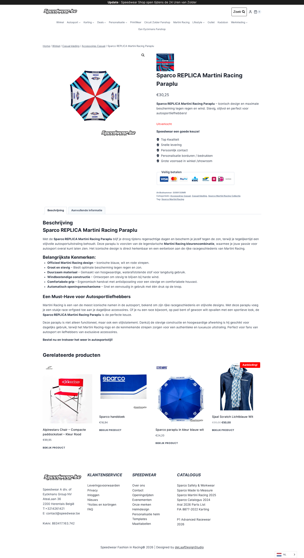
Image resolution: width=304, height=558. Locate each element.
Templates (139, 519)
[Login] (250, 11)
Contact (137, 490)
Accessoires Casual (180, 196)
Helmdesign (140, 509)
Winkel (60, 22)
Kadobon (223, 22)
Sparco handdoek (112, 416)
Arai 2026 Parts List (191, 504)
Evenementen (142, 500)
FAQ (90, 509)
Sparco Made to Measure (195, 490)
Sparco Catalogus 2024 (193, 500)
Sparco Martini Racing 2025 (196, 495)
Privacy (92, 490)
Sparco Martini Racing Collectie (224, 196)
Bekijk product (54, 447)
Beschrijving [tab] (56, 210)
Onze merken (141, 504)
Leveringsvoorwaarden (103, 485)
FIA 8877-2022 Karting (193, 509)
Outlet (211, 22)
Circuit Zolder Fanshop (157, 22)
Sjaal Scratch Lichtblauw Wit (232, 416)
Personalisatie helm (146, 514)
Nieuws (92, 500)
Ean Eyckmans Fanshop (152, 29)
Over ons (138, 485)
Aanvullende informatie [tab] (86, 210)
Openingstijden (143, 495)
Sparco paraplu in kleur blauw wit (180, 429)
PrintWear (135, 22)
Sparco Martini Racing (173, 199)
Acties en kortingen (102, 504)
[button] (143, 55)
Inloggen (93, 495)
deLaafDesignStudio (189, 547)
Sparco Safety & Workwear (196, 485)
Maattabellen (141, 523)
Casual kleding (199, 196)
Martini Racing (181, 22)
